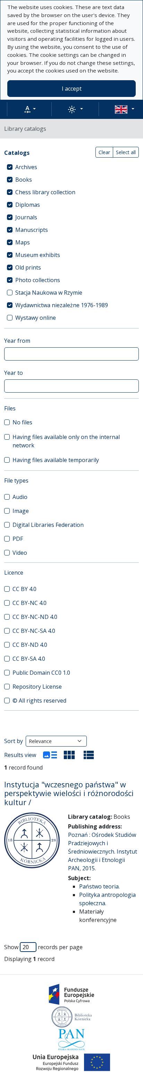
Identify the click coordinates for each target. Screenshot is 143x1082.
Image (20, 511)
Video (19, 553)
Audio (19, 497)
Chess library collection (45, 192)
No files (22, 422)
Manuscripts (31, 230)
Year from (17, 341)
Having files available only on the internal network (66, 441)
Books (23, 179)
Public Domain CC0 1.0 (41, 672)
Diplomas (27, 205)
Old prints (28, 267)
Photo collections (37, 280)
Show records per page (43, 947)
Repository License (37, 686)
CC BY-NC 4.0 (29, 603)
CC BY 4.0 (24, 589)
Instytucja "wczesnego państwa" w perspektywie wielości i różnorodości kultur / (69, 793)
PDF (17, 539)
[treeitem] (71, 167)
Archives (26, 167)
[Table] (89, 755)
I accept (72, 88)
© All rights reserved (39, 700)
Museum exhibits (37, 255)
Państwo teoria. (99, 886)
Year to (13, 373)
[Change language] (124, 109)
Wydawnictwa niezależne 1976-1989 (61, 305)
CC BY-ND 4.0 (29, 645)
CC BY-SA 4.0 (28, 659)
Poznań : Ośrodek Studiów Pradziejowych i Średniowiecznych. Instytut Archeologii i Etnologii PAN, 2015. (102, 851)
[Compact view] (69, 755)
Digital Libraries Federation (48, 525)
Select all (126, 152)
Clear (104, 152)
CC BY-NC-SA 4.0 (33, 631)
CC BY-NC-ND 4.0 (34, 617)
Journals (26, 217)
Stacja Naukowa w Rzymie (48, 292)
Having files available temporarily (55, 460)
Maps (22, 242)
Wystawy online (35, 317)
